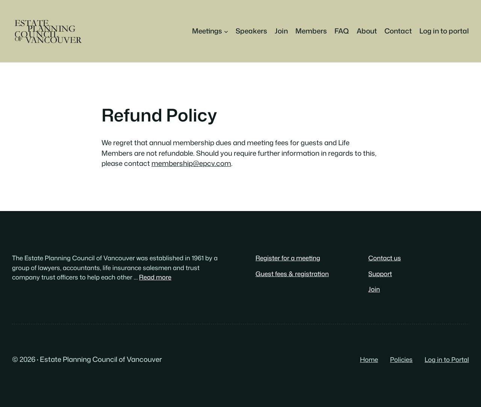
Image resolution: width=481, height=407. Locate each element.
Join (374, 289)
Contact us (384, 258)
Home (369, 359)
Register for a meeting (288, 258)
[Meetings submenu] (226, 31)
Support (380, 273)
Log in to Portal (447, 359)
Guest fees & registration (292, 273)
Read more (155, 277)
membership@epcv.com (191, 163)
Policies (401, 359)
